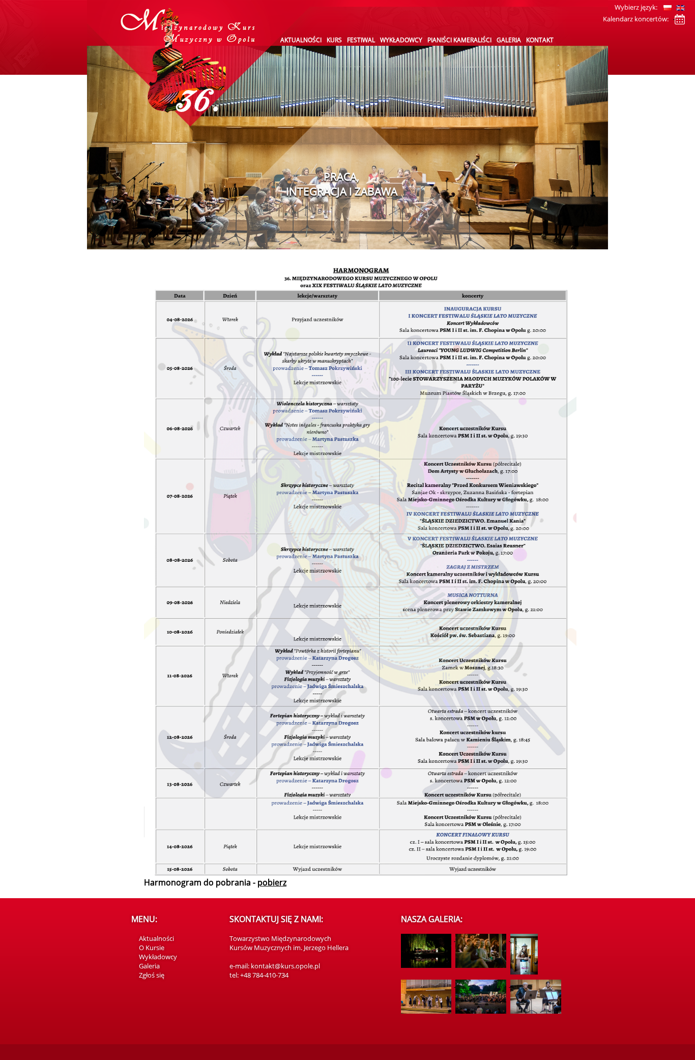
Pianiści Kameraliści (459, 40)
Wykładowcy (401, 40)
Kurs (334, 40)
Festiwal (361, 40)
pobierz (271, 882)
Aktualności (301, 40)
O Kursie (151, 947)
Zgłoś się (151, 975)
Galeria (509, 40)
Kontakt (540, 40)
